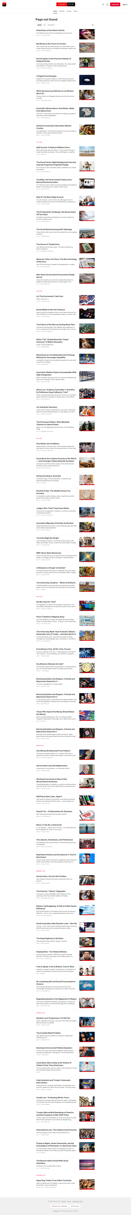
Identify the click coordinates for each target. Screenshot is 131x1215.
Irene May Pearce (46, 100)
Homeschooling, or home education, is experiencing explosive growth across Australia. (53, 479)
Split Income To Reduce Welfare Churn (53, 147)
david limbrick (45, 1104)
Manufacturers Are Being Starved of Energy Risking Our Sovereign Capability (55, 356)
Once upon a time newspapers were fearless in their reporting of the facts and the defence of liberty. (53, 895)
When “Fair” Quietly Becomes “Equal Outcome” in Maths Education (52, 340)
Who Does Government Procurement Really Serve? (55, 276)
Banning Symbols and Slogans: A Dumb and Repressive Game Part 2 (55, 695)
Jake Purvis (44, 1054)
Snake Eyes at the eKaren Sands (50, 30)
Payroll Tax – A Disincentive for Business (54, 811)
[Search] (103, 4)
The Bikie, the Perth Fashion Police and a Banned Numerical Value (54, 181)
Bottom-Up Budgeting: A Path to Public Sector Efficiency (56, 907)
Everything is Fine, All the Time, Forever (53, 649)
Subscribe (115, 4)
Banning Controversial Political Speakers (54, 1048)
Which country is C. (42, 299)
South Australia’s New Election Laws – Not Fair (56, 923)
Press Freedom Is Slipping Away (50, 617)
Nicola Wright (46, 559)
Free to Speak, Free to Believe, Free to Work (55, 967)
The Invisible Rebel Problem (48, 1033)
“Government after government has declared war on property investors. (56, 233)
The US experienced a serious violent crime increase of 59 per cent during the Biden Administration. (56, 1069)
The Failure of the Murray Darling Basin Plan (55, 324)
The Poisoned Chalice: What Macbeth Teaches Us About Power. (52, 423)
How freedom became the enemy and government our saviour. (54, 880)
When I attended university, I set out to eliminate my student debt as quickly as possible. (56, 1022)
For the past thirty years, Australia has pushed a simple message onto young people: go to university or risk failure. (56, 638)
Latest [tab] (39, 25)
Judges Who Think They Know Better (52, 508)
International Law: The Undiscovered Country (56, 1130)
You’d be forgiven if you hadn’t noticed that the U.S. (53, 1132)
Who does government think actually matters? (51, 814)
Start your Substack (60, 1206)
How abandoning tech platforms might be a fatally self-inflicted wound (54, 1037)
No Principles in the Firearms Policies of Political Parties (53, 60)
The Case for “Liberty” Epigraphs (51, 891)
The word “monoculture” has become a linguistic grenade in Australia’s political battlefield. (56, 114)
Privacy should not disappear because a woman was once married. (55, 97)
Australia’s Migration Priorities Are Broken (54, 523)
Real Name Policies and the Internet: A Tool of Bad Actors (56, 856)
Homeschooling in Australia (48, 476)
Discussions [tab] (51, 25)
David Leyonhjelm (46, 68)
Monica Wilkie (46, 770)
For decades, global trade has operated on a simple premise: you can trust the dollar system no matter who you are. (56, 667)
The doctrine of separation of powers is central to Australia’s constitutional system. (56, 512)
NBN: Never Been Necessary (48, 553)
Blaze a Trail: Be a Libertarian (49, 825)
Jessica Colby (45, 83)
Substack (56, 1211)
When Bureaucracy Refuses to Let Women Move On (55, 92)
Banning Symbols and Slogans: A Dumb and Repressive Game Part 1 (55, 730)
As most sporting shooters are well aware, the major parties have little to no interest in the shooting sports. (56, 65)
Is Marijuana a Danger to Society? (51, 568)
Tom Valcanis (46, 35)
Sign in (125, 4)
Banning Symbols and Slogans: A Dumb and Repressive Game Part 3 (55, 680)
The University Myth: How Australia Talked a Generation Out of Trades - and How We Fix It (56, 633)
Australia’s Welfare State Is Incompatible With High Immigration (56, 373)
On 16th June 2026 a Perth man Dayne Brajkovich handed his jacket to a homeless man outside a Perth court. (56, 186)
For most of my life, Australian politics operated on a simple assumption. (56, 168)
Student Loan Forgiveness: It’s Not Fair (53, 1018)
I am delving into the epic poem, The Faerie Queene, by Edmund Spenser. (54, 248)
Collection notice (77, 1201)
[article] (65, 34)
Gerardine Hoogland (47, 251)
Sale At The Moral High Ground (49, 197)
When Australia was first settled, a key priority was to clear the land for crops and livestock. (55, 1184)
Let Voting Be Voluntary (46, 407)
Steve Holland (45, 135)
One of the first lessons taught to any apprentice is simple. (55, 264)
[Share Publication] (107, 4)
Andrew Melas (45, 236)
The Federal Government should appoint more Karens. (54, 33)
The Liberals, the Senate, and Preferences (54, 840)
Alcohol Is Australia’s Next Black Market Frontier (53, 127)
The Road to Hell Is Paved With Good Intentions (52, 1162)
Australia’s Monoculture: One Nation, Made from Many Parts (55, 109)
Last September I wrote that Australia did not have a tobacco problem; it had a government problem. (56, 132)
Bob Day (43, 154)
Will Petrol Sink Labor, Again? (49, 796)
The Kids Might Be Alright (47, 538)
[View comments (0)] (50, 38)
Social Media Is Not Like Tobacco (50, 310)
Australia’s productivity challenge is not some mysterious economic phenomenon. (55, 218)
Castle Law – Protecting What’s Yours (52, 1097)
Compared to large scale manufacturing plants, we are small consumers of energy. (56, 361)
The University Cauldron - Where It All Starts (56, 583)
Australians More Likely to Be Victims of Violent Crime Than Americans (53, 1064)
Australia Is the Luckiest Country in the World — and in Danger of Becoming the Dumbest (56, 459)
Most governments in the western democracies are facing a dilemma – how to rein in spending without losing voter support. (55, 912)
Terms (69, 1201)
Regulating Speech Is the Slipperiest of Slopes (56, 999)
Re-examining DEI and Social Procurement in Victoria (55, 982)
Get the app (75, 1206)
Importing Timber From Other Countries (53, 1180)
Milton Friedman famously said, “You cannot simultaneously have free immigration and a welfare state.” (56, 378)
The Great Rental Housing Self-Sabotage (54, 229)
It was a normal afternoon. (45, 345)
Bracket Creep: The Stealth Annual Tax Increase (53, 492)
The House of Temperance (48, 244)
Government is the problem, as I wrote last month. (53, 768)
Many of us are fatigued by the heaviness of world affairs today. (55, 428)
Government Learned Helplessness (51, 766)
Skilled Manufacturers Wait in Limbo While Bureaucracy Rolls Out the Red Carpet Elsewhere (56, 527)
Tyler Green (45, 671)
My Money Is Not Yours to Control (51, 44)
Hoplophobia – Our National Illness (51, 952)
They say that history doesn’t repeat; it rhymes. (51, 941)
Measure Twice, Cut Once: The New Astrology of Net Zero (56, 260)
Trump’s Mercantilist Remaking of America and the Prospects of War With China (55, 1113)
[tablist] (46, 25)
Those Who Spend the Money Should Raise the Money (55, 713)
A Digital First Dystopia (46, 76)
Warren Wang (45, 347)
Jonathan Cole (45, 1122)
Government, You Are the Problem (51, 876)
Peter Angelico (46, 50)
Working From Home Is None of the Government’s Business (51, 780)
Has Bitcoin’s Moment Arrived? (49, 664)
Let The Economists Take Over (49, 296)
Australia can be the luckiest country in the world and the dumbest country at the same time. (55, 465)
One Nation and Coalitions (47, 444)
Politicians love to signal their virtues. (48, 1166)
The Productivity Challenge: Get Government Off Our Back (56, 213)
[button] (55, 11)
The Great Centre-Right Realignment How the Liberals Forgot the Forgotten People (56, 163)
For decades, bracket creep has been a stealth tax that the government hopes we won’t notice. (55, 497)
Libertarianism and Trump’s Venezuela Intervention (53, 1081)
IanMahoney (45, 364)
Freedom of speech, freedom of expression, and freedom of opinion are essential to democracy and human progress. (56, 970)
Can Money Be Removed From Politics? (53, 751)
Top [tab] (44, 25)
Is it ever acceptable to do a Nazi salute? (49, 684)
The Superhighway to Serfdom (49, 938)
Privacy (64, 1201)
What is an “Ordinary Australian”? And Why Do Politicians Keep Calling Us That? (55, 391)
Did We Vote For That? (46, 602)
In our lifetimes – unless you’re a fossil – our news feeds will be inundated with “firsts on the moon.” (56, 828)
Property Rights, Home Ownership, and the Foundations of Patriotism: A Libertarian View (56, 1144)
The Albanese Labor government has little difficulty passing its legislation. (55, 843)
